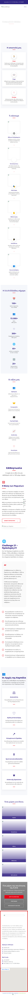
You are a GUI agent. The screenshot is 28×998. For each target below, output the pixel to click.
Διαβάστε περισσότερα (11, 521)
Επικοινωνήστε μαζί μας (14, 905)
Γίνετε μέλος (14, 901)
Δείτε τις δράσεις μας (14, 896)
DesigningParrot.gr (22, 993)
